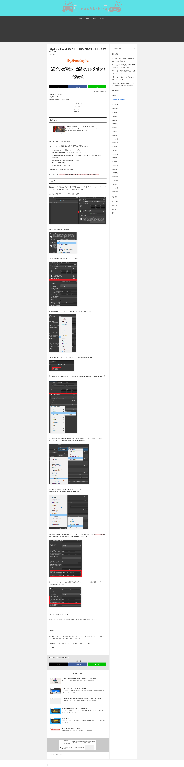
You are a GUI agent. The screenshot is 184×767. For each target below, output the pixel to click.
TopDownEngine (61, 657)
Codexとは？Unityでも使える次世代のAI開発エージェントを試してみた (123, 66)
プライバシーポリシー (53, 764)
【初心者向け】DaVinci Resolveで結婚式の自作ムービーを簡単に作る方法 (123, 84)
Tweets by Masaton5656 (119, 99)
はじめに (77, 106)
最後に (77, 111)
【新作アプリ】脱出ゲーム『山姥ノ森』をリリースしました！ (123, 78)
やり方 (77, 109)
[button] (134, 48)
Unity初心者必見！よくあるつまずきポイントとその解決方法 (123, 60)
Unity (67, 657)
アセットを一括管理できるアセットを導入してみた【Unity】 (123, 72)
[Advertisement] (92, 32)
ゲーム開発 (53, 657)
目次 (76, 103)
